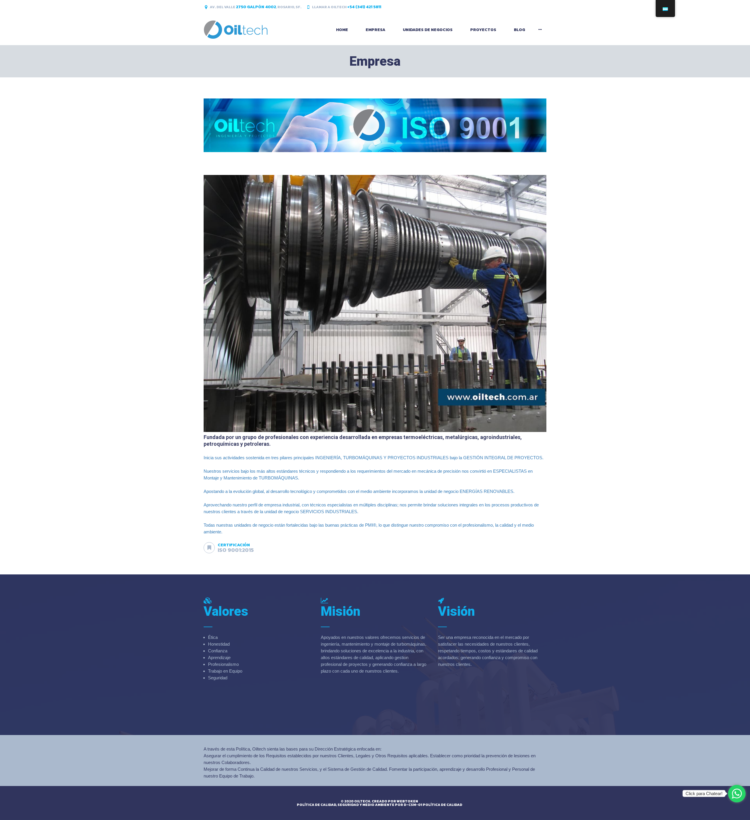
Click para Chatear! (704, 793)
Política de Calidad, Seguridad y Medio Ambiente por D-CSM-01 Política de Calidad (379, 804)
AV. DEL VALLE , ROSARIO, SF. (255, 7)
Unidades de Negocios (428, 30)
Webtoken (407, 801)
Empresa (375, 30)
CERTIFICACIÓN (234, 545)
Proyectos (483, 30)
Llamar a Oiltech (346, 7)
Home (342, 30)
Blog (519, 30)
